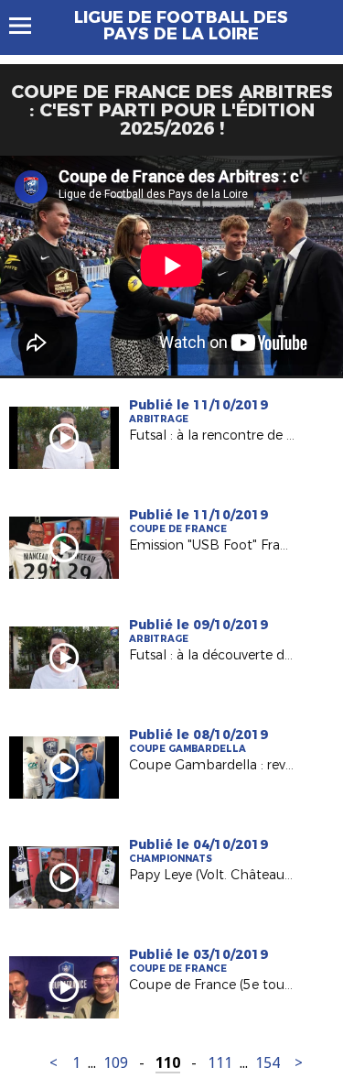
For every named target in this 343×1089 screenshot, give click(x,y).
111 (220, 1063)
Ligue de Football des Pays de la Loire (181, 25)
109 (115, 1063)
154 (267, 1063)
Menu (28, 26)
